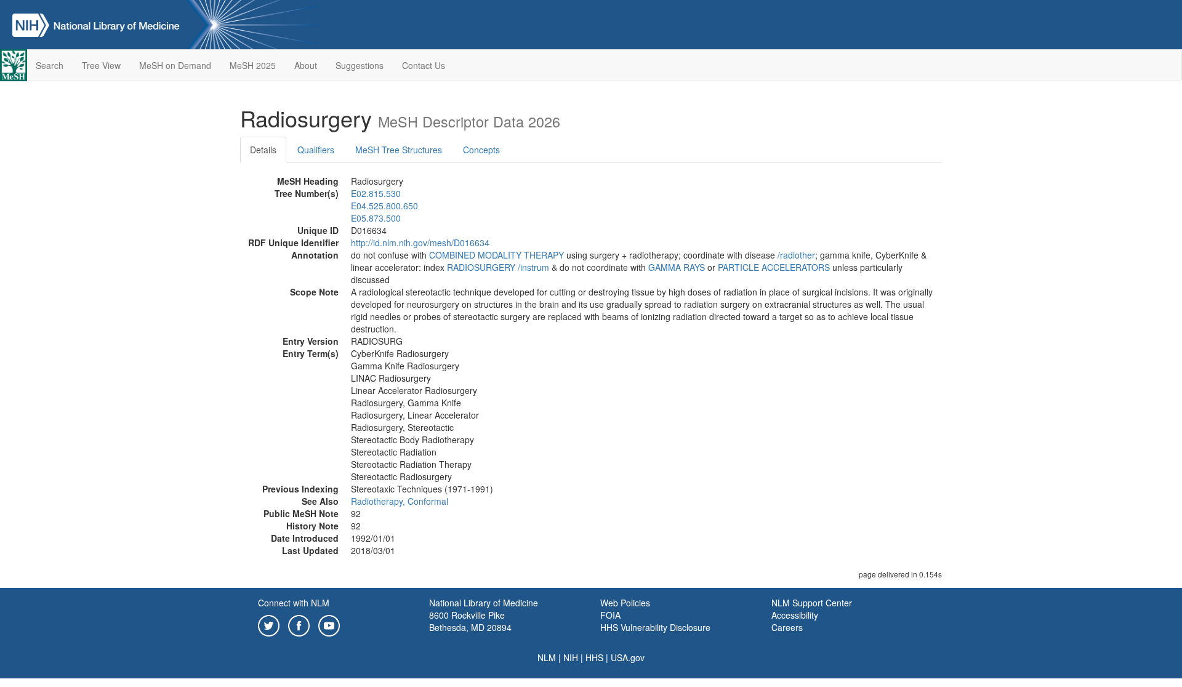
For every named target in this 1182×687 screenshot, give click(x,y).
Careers (787, 627)
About (305, 65)
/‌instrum (533, 267)
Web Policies (625, 603)
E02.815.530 (376, 193)
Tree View (101, 65)
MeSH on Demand (175, 65)
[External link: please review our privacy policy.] (268, 624)
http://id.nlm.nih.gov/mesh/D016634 (420, 242)
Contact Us (423, 65)
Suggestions (360, 65)
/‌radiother (796, 255)
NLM (546, 657)
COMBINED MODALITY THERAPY (496, 255)
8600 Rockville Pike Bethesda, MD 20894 (470, 621)
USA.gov (628, 657)
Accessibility (794, 615)
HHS (594, 657)
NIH (570, 657)
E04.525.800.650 (384, 205)
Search (49, 65)
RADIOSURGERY (481, 267)
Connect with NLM (293, 603)
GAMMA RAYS (676, 267)
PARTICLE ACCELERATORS (774, 267)
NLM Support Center (811, 603)
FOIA (610, 615)
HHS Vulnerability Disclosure (655, 627)
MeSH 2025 (253, 65)
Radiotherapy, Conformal (399, 501)
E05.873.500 (376, 218)
